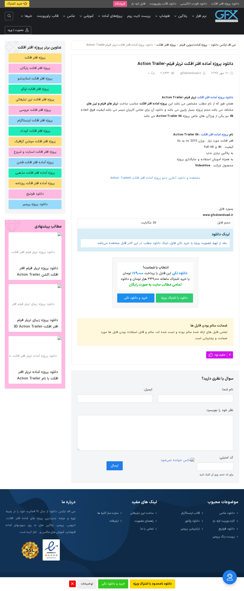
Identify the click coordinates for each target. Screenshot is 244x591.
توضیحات (87, 583)
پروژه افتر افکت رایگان (35, 68)
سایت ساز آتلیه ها (107, 513)
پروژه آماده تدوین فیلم (193, 45)
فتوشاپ (164, 16)
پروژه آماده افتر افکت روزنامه (35, 183)
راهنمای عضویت (144, 521)
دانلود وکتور (192, 521)
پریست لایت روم (139, 16)
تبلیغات (114, 521)
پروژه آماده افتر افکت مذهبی (35, 172)
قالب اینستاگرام (190, 513)
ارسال (114, 465)
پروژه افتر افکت (166, 45)
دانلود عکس (227, 513)
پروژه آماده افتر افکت (215, 134)
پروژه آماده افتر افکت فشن (35, 162)
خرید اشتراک (15, 3)
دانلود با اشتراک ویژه (174, 298)
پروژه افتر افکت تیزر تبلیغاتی (35, 99)
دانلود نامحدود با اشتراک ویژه (152, 583)
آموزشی (88, 16)
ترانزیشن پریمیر (190, 528)
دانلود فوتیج (35, 193)
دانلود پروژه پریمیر (35, 204)
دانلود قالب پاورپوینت (163, 3)
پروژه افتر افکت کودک (35, 131)
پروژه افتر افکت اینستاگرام (35, 120)
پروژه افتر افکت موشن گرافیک (35, 141)
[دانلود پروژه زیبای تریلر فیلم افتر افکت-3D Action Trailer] (35, 299)
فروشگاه (120, 3)
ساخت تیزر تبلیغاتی (141, 513)
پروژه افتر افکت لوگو (35, 89)
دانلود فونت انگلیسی (194, 3)
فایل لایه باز (138, 3)
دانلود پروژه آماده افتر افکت (215, 97)
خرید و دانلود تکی (135, 298)
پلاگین (182, 16)
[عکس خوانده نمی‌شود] (177, 460)
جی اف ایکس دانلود (223, 45)
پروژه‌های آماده (112, 16)
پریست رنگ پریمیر (224, 536)
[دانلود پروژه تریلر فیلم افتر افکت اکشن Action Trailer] (35, 247)
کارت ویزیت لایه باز (224, 521)
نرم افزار (201, 16)
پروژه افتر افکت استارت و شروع (35, 151)
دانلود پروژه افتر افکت (225, 3)
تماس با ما (146, 528)
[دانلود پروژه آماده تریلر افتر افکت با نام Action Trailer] (35, 351)
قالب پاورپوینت (47, 16)
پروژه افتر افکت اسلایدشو (35, 78)
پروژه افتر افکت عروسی (35, 110)
